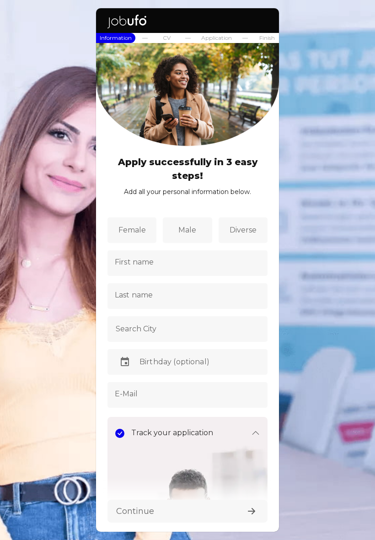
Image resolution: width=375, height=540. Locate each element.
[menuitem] (115, 38)
